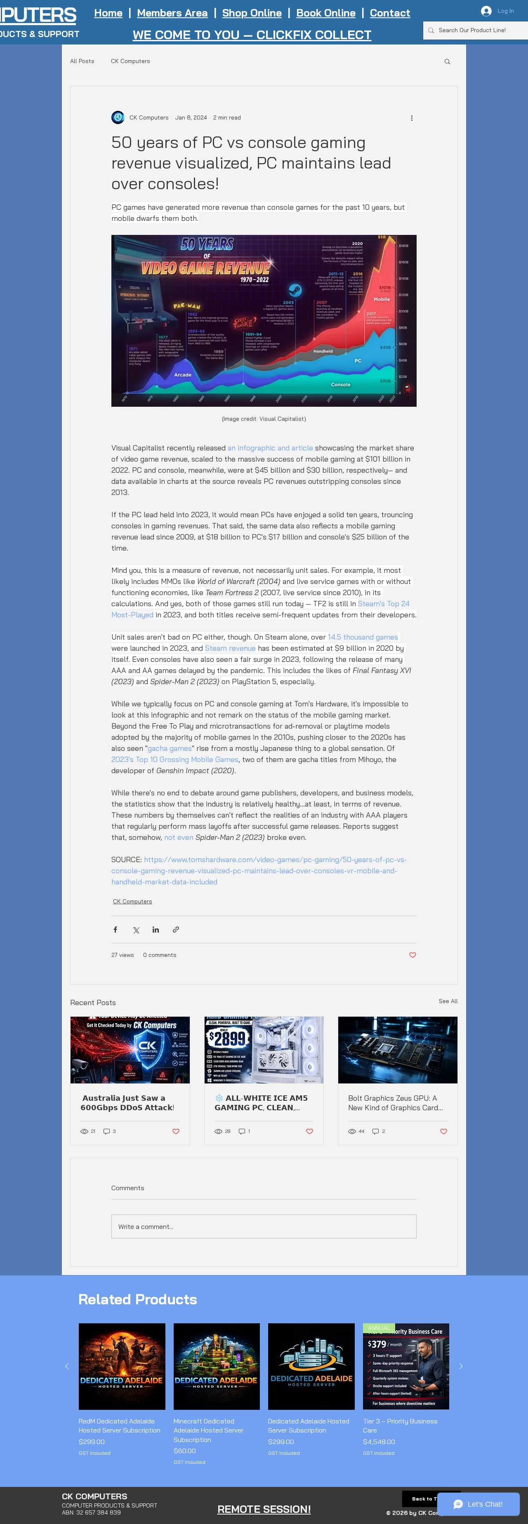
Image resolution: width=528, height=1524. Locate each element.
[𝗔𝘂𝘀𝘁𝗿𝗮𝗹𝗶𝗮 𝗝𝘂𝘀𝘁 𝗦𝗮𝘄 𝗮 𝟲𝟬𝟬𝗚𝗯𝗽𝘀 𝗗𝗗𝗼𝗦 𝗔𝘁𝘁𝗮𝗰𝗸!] (130, 1050)
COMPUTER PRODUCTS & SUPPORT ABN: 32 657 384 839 (109, 1509)
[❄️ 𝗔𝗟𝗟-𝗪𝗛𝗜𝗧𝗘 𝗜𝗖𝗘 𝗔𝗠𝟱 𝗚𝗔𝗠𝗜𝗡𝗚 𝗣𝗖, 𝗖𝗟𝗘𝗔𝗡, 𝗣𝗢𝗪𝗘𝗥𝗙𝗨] (264, 1050)
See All (448, 1001)
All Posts (82, 61)
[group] (264, 1394)
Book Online (326, 12)
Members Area (172, 12)
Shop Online (252, 12)
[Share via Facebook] (115, 929)
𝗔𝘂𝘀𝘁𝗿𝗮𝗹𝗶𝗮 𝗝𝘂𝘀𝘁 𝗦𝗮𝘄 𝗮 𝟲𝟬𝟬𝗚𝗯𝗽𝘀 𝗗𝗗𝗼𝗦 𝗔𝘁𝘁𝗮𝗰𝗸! (127, 1102)
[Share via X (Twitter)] (135, 929)
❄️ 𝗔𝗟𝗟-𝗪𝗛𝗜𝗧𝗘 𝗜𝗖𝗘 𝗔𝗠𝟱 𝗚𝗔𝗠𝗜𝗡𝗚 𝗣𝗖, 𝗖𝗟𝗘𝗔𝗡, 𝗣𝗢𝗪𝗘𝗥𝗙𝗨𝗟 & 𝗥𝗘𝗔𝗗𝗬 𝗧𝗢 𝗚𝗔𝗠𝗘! (262, 1102)
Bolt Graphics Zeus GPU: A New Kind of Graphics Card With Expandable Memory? (393, 1102)
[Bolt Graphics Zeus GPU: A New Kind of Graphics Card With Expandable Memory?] (397, 1050)
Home (108, 12)
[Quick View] (122, 1366)
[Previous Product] (67, 1366)
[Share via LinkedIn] (156, 929)
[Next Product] (461, 1366)
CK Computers (130, 61)
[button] (447, 61)
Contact (390, 12)
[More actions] (412, 117)
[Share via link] (176, 929)
